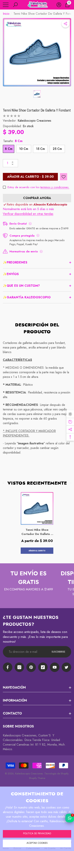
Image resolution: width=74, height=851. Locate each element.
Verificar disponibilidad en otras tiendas (28, 214)
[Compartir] (65, 23)
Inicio (6, 13)
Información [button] (15, 700)
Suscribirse (58, 652)
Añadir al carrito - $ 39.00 (30, 176)
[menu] (6, 5)
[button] (15, 5)
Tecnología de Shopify (56, 773)
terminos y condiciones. (54, 187)
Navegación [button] (14, 687)
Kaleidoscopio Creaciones (34, 120)
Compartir (65, 23)
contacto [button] (12, 713)
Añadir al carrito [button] (37, 550)
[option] (37, 52)
